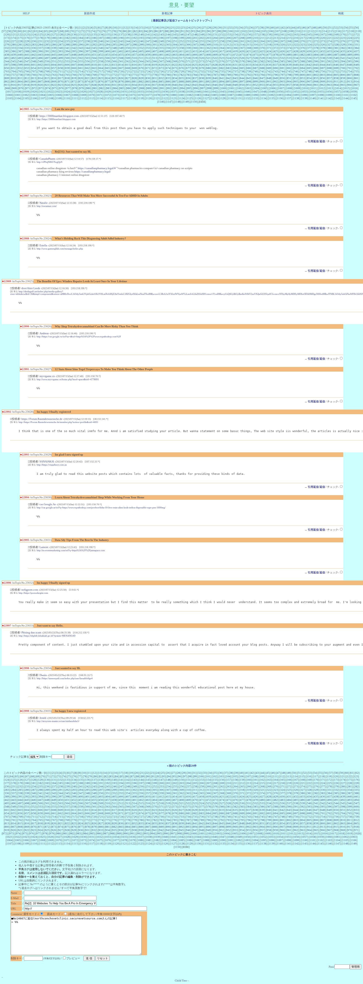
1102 (353, 95)
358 (181, 48)
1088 (239, 95)
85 (151, 31)
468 (208, 54)
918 (27, 84)
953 (262, 84)
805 (336, 74)
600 (27, 64)
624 (188, 64)
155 (242, 34)
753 (343, 71)
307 (195, 44)
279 (7, 44)
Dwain (43, 675)
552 (60, 61)
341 (67, 48)
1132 (247, 98)
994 (182, 88)
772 (114, 74)
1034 (149, 91)
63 (35, 31)
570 (181, 61)
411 (181, 51)
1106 (34, 98)
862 (7, 81)
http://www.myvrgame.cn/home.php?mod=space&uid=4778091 (68, 379)
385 (7, 51)
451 (94, 54)
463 (175, 54)
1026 (83, 91)
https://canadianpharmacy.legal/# (97, 168)
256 (208, 41)
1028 (100, 91)
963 (329, 84)
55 (351, 27)
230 (34, 41)
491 (7, 58)
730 (188, 71)
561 (121, 61)
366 (235, 48)
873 (81, 81)
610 (94, 64)
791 (242, 74)
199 (181, 37)
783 (188, 74)
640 (296, 64)
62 (30, 31)
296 (121, 44)
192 (134, 37)
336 (34, 48)
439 (13, 54)
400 (107, 51)
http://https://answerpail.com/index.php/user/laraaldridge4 (65, 678)
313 (235, 44)
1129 (222, 98)
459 (148, 54)
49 (319, 27)
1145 (353, 98)
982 (102, 88)
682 (222, 68)
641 (302, 64)
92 (187, 31)
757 (13, 74)
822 (94, 78)
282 (27, 44)
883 (148, 81)
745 (289, 71)
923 (60, 84)
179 (47, 37)
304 (175, 44)
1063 (34, 95)
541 (343, 58)
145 (175, 34)
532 (282, 58)
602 (40, 64)
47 (309, 27)
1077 (149, 95)
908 (316, 81)
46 (303, 27)
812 (27, 78)
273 (323, 41)
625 (195, 64)
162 (289, 34)
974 (48, 88)
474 (249, 54)
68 (61, 31)
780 (168, 74)
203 (208, 37)
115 (331, 31)
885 (161, 81)
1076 (140, 95)
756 (7, 74)
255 (202, 41)
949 (235, 84)
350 (128, 48)
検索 (341, 13)
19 (162, 27)
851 (289, 78)
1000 (223, 88)
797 (282, 74)
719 (114, 71)
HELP (26, 13)
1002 (240, 88)
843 (235, 78)
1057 (337, 91)
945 (208, 84)
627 (208, 64)
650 (7, 68)
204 (215, 37)
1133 (255, 98)
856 (323, 78)
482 (302, 54)
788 (222, 74)
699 (336, 68)
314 (242, 44)
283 (34, 44)
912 (343, 81)
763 (54, 74)
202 (202, 37)
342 (74, 48)
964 (336, 84)
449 (81, 54)
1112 (83, 98)
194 (148, 37)
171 (349, 34)
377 (309, 48)
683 (228, 68)
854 (309, 78)
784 (195, 74)
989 (149, 88)
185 (87, 37)
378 (316, 48)
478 (276, 54)
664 (101, 68)
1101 (345, 95)
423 (262, 51)
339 (54, 48)
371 (269, 48)
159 (269, 34)
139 (134, 34)
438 (7, 54)
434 (336, 51)
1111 (75, 98)
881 (134, 81)
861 (356, 78)
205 (222, 37)
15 (141, 27)
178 (40, 37)
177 (34, 37)
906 (302, 81)
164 (302, 34)
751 (329, 71)
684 (235, 68)
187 (101, 37)
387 (20, 51)
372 (276, 48)
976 (61, 88)
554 (74, 61)
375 (296, 48)
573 (202, 61)
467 (202, 54)
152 (222, 34)
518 (188, 58)
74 (93, 31)
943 (195, 84)
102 (244, 31)
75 (98, 31)
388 (27, 51)
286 (54, 44)
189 (114, 37)
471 (228, 54)
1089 (247, 95)
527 (249, 58)
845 (249, 78)
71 (77, 31)
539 (329, 58)
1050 (280, 91)
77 (109, 31)
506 (107, 58)
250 (168, 41)
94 (198, 31)
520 (202, 58)
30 (219, 27)
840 (215, 78)
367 (242, 48)
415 (208, 51)
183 (74, 37)
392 (54, 51)
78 (114, 31)
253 (188, 41)
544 (7, 61)
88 (166, 31)
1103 (9, 98)
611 (101, 64)
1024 (67, 91)
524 (228, 58)
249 (161, 41)
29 (214, 27)
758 (20, 74)
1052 (296, 91)
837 (195, 78)
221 (329, 37)
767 (81, 74)
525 (235, 58)
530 (269, 58)
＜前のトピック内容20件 (181, 765)
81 (130, 31)
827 (128, 78)
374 (289, 48)
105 (264, 31)
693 (296, 68)
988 (142, 88)
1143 (337, 98)
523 (222, 58)
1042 (214, 91)
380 (329, 48)
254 (195, 41)
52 (335, 27)
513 (155, 58)
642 (309, 64)
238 (87, 41)
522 (215, 58)
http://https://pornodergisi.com (33, 593)
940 (175, 84)
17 (151, 27)
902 (276, 81)
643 (316, 64)
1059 (353, 91)
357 (175, 48)
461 (161, 54)
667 (121, 68)
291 (87, 44)
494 (27, 58)
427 (289, 51)
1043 (222, 91)
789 (228, 74)
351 (134, 48)
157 (255, 34)
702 (356, 68)
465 (188, 54)
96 (208, 31)
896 (235, 81)
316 (255, 44)
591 (323, 61)
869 (54, 81)
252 (181, 41)
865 (27, 81)
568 (168, 61)
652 (20, 68)
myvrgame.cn (47, 376)
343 (81, 48)
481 (296, 54)
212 (269, 37)
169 (336, 34)
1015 (346, 88)
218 (309, 37)
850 (282, 78)
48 (314, 27)
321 (289, 44)
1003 (248, 88)
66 (51, 31)
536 (309, 58)
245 (134, 41)
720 (121, 71)
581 (255, 61)
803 (323, 74)
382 (343, 48)
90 (177, 31)
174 (13, 37)
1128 (214, 98)
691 (282, 68)
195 (155, 37)
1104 (18, 98)
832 (161, 78)
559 (107, 61)
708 (40, 71)
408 (161, 51)
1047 (255, 91)
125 (40, 34)
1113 (91, 98)
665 (107, 68)
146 (181, 34)
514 (161, 58)
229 (27, 41)
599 (20, 64)
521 (208, 58)
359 (188, 48)
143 (161, 34)
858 (336, 78)
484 (316, 54)
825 (114, 78)
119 (358, 31)
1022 (50, 91)
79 (119, 31)
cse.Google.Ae (47, 504)
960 (309, 84)
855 (316, 78)
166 (316, 34)
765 (67, 74)
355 (161, 48)
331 (356, 44)
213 (276, 37)
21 (172, 27)
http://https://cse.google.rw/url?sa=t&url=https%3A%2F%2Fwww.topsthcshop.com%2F (79, 336)
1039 (190, 91)
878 (114, 81)
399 (101, 51)
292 (94, 44)
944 (202, 84)
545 (13, 61)
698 (329, 68)
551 (54, 61)
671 (148, 68)
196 (161, 37)
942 (188, 84)
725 (155, 71)
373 (282, 48)
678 (195, 68)
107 (277, 31)
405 (141, 51)
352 (141, 48)
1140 (313, 98)
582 (262, 61)
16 (146, 27)
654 (34, 68)
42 (282, 27)
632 (242, 64)
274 (329, 41)
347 (107, 48)
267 (282, 41)
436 (349, 51)
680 (208, 68)
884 (155, 81)
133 (94, 34)
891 (202, 81)
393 (60, 51)
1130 (231, 98)
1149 (186, 101)
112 (311, 31)
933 (128, 84)
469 (215, 54)
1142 (329, 98)
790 (235, 74)
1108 (50, 98)
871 (67, 81)
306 (188, 44)
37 (256, 27)
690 (276, 68)
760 (34, 74)
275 (336, 41)
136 (114, 34)
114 (324, 31)
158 (262, 34)
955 (276, 84)
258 (222, 41)
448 (74, 54)
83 (140, 31)
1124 (181, 98)
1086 (222, 95)
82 (135, 31)
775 (134, 74)
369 (255, 48)
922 (54, 84)
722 (134, 71)
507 (114, 58)
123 (27, 34)
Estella (43, 245)
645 (329, 64)
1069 (83, 95)
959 (302, 84)
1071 (100, 95)
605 (60, 64)
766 (74, 74)
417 (222, 51)
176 (27, 37)
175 (20, 37)
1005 (264, 88)
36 (251, 27)
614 (121, 64)
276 (343, 41)
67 (56, 31)
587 (296, 61)
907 (309, 81)
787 (215, 74)
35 (246, 27)
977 (68, 88)
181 (60, 37)
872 (74, 81)
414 (202, 51)
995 (189, 88)
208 (242, 37)
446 (60, 54)
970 (21, 88)
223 (343, 37)
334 (20, 48)
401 (114, 51)
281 (20, 44)
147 (188, 34)
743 (276, 71)
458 (141, 54)
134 (101, 34)
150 (208, 34)
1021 (42, 91)
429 (302, 51)
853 (302, 78)
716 (94, 71)
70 (72, 31)
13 (130, 27)
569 (175, 61)
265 (269, 41)
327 (329, 44)
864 (20, 81)
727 (168, 71)
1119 (140, 98)
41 (277, 27)
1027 (91, 91)
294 (107, 44)
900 (262, 81)
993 (176, 88)
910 (329, 81)
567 (161, 61)
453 (107, 54)
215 (289, 37)
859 (343, 78)
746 (296, 71)
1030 (116, 91)
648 (349, 64)
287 (60, 44)
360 (195, 48)
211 (262, 37)
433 (329, 51)
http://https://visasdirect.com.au (52, 464)
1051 (288, 91)
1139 (304, 98)
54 (346, 27)
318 (269, 44)
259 (228, 41)
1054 (313, 91)
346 (101, 48)
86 (156, 31)
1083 (198, 95)
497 (47, 58)
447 (67, 54)
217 (302, 37)
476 (262, 54)
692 (289, 68)
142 (155, 34)
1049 (272, 91)
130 (74, 34)
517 (181, 58)
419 (235, 51)
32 (230, 27)
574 (208, 61)
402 (121, 51)
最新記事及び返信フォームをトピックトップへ (181, 20)
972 (34, 88)
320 (282, 44)
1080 (173, 95)
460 (155, 54)
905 (296, 81)
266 (276, 41)
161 (282, 34)
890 (195, 81)
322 (296, 44)
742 (269, 71)
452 (101, 54)
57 (4, 31)
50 (325, 27)
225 (356, 37)
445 (54, 54)
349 (121, 48)
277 (349, 41)
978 (75, 88)
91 (182, 31)
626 (202, 64)
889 (188, 81)
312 (228, 44)
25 (193, 27)
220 (323, 37)
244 (128, 41)
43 (288, 27)
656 (47, 68)
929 (101, 84)
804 (329, 74)
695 (309, 68)
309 (208, 44)
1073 (116, 95)
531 (276, 58)
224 (349, 37)
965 (343, 84)
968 (7, 88)
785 (202, 74)
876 (101, 81)
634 (255, 64)
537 (316, 58)
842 (228, 78)
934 (134, 84)
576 (222, 61)
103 (251, 31)
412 (188, 51)
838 (202, 78)
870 (60, 81)
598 (13, 64)
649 (356, 64)
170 (343, 34)
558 (101, 61)
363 (215, 48)
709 (47, 71)
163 (296, 34)
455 (121, 54)
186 (94, 37)
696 (316, 68)
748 (309, 71)
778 (155, 74)
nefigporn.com (29, 589)
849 (276, 78)
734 (215, 71)
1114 (100, 98)
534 (296, 58)
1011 (314, 88)
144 (168, 34)
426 (282, 51)
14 (135, 27)
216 (296, 37)
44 (293, 27)
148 (195, 34)
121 (13, 34)
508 (121, 58)
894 (222, 81)
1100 (337, 95)
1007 (281, 88)
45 (298, 27)
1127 (206, 98)
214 (282, 37)
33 (235, 27)
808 (356, 74)
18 (156, 27)
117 (345, 31)
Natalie (43, 202)
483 (309, 54)
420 (242, 51)
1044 (231, 91)
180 (54, 37)
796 (276, 74)
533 (289, 58)
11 (120, 27)
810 (13, 78)
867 (40, 81)
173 (7, 37)
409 (168, 51)
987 (135, 88)
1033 (140, 91)
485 (323, 54)
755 (356, 71)
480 (289, 54)
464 (181, 54)
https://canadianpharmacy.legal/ (92, 171)
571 (188, 61)
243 (121, 41)
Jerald (42, 717)
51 (330, 27)
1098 (321, 95)
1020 (34, 91)
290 (81, 44)
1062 (26, 95)
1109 (59, 98)
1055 (321, 91)
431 (316, 51)
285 (47, 44)
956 (282, 84)
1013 (330, 88)
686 (249, 68)
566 (155, 61)
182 (67, 37)
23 (183, 27)
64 (40, 31)
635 (262, 64)
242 (114, 41)
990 (155, 88)
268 (289, 41)
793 (255, 74)
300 (148, 44)
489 (349, 54)
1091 (263, 95)
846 (255, 78)
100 (230, 31)
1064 (42, 95)
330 (349, 44)
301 (155, 44)
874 (87, 81)
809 (7, 78)
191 (128, 37)
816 (54, 78)
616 (134, 64)
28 (209, 27)
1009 (297, 88)
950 (242, 84)
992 (169, 88)
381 (336, 48)
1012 (322, 88)
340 (60, 48)
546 (20, 61)
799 (296, 74)
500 (67, 58)
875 (94, 81)
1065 (50, 95)
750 (323, 71)
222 (336, 37)
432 (323, 51)
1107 (42, 98)
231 (40, 41)
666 (114, 68)
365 (228, 48)
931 (114, 84)
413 (195, 51)
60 (19, 31)
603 (47, 64)
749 (316, 71)
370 (262, 48)
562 (128, 61)
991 (162, 88)
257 (215, 41)
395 (74, 51)
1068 (75, 95)
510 (134, 58)
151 (215, 34)
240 (101, 41)
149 (202, 34)
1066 (59, 95)
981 (95, 88)
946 (215, 84)
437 (356, 51)
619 (155, 64)
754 (349, 71)
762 (47, 74)
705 (20, 71)
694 (302, 68)
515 (168, 58)
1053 (304, 91)
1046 (247, 91)
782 (181, 74)
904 (289, 81)
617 (141, 64)
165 (309, 34)
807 (349, 74)
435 (343, 51)
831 (155, 78)
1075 (132, 95)
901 (269, 81)
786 (208, 74)
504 (94, 58)
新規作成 (89, 13)
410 (175, 51)
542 (349, 58)
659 (67, 68)
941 (181, 84)
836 (188, 78)
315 (249, 44)
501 (74, 58)
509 (128, 58)
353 (148, 48)
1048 (263, 91)
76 (103, 31)
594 (343, 61)
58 (9, 31)
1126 (198, 98)
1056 (329, 91)
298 (134, 44)
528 (255, 58)
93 (193, 31)
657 (54, 68)
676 (181, 68)
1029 (108, 91)
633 (249, 64)
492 (13, 58)
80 (124, 31)
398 (94, 51)
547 (27, 61)
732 (202, 71)
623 (181, 64)
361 (202, 48)
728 (175, 71)
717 (101, 71)
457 (134, 54)
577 (228, 61)
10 (114, 27)
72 (82, 31)
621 (168, 64)
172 (356, 34)
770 (101, 74)
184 (81, 37)
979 (81, 88)
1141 (321, 98)
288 (67, 44)
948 (228, 84)
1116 (116, 98)
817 (60, 78)
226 (7, 41)
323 (302, 44)
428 (296, 51)
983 (108, 88)
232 (47, 41)
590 (316, 61)
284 (40, 44)
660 (74, 68)
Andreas (44, 333)
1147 (169, 101)
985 (122, 88)
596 (356, 61)
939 (168, 84)
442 (34, 54)
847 (262, 78)
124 (34, 34)
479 (282, 54)
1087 (231, 95)
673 (161, 68)
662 (87, 68)
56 (356, 27)
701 (349, 68)
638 (282, 64)
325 (316, 44)
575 (215, 61)
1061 (18, 95)
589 (309, 61)
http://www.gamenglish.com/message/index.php (60, 248)
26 (198, 27)
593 (336, 61)
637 (276, 64)
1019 (26, 91)
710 (54, 71)
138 (128, 34)
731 (195, 71)
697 (323, 68)
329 (343, 44)
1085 (214, 95)
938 (161, 84)
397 (87, 51)
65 (46, 31)
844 (242, 78)
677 (188, 68)
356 (168, 48)
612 (107, 64)
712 (67, 71)
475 (255, 54)
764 (60, 74)
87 (161, 31)
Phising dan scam (31, 632)
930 (107, 84)
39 (267, 27)
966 (349, 84)
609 (87, 64)
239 (94, 41)
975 (55, 88)
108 (284, 31)
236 (74, 41)
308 (202, 44)
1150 (194, 101)
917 (20, 84)
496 (40, 58)
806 (343, 74)
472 (235, 54)
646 (336, 64)
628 (215, 64)
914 (356, 81)
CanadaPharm (47, 158)
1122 (165, 98)
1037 (173, 91)
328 (336, 44)
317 (262, 44)
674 (168, 68)
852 (296, 78)
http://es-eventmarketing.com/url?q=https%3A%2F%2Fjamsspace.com (71, 550)
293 (101, 44)
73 (88, 31)
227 (13, 41)
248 (155, 41)
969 (14, 88)
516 (175, 58)
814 (40, 78)
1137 (288, 98)
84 (145, 31)
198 (175, 37)
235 (67, 41)
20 (167, 27)
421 (249, 51)
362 (208, 48)
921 (47, 84)
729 (181, 71)
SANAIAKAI (46, 461)
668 (128, 68)
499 (60, 58)
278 (356, 41)
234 (60, 41)
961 (316, 84)
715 (87, 71)
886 (168, 81)
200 (188, 37)
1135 (272, 98)
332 (7, 48)
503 (87, 58)
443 (40, 54)
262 (249, 41)
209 (249, 37)
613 (114, 64)
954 (269, 84)
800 (302, 74)
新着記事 (167, 13)
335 (27, 48)
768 (87, 74)
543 (356, 58)
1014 (338, 88)
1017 (9, 91)
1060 (9, 95)
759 (27, 74)
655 (40, 68)
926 (81, 84)
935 (141, 84)
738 (242, 71)
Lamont (43, 547)
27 (204, 27)
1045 (239, 91)
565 (148, 61)
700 (343, 68)
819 (74, 78)
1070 (91, 95)
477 (269, 54)
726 (161, 71)
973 (41, 88)
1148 (177, 101)
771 (107, 74)
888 (181, 81)
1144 (345, 98)
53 (340, 27)
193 (141, 37)
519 (195, 58)
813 (34, 78)
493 (20, 58)
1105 (26, 98)
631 (235, 64)
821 (87, 78)
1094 (288, 95)
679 (202, 68)
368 (249, 48)
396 (81, 51)
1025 (75, 91)
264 (262, 41)
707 (34, 71)
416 (215, 51)
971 (28, 88)
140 (141, 34)
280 (13, 44)
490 (356, 54)
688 (262, 68)
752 (336, 71)
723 (141, 71)
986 (128, 88)
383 (349, 48)
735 (222, 71)
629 (222, 64)
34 (240, 27)
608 (81, 64)
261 (242, 41)
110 (298, 31)
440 (20, 54)
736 (228, 71)
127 (54, 34)
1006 (273, 88)
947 (222, 84)
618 (148, 64)
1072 (108, 95)
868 (47, 81)
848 (269, 78)
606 (67, 64)
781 (175, 74)
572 (195, 61)
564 (141, 61)
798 (289, 74)
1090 (255, 95)
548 (34, 61)
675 (175, 68)
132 (87, 34)
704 (13, 71)
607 (74, 64)
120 (7, 34)
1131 (239, 98)
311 (222, 44)
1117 (124, 98)
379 (323, 48)
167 (323, 34)
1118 (132, 98)
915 (7, 84)
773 (121, 74)
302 (161, 44)
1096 (304, 95)
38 (261, 27)
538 (323, 58)
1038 (181, 91)
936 (148, 84)
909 (323, 81)
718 (107, 71)
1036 (165, 91)
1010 (305, 88)
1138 (296, 98)
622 (175, 64)
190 (121, 37)
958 (296, 84)
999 (216, 88)
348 (114, 48)
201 (195, 37)
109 (291, 31)
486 (329, 54)
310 (215, 44)
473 (242, 54)
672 (155, 68)
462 (168, 54)
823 (101, 78)
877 (107, 81)
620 (161, 64)
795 (269, 74)
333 (13, 48)
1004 (256, 88)
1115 (108, 98)
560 (114, 61)
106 (271, 31)
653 (27, 68)
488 (343, 54)
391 (47, 51)
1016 (355, 88)
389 (34, 51)
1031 (124, 91)
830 (148, 78)
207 (235, 37)
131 (81, 34)
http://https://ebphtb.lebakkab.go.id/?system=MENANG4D (47, 635)
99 (224, 31)
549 (40, 61)
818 (67, 78)
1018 (18, 91)
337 (40, 48)
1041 (206, 91)
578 (235, 61)
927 (87, 84)
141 (148, 34)
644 (323, 64)
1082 (190, 95)
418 (228, 51)
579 (242, 61)
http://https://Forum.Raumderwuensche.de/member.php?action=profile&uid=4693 (58, 422)
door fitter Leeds (30, 288)
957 (289, 84)
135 (107, 34)
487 (336, 54)
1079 (165, 95)
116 (338, 31)
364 (222, 48)
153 (228, 34)
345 (94, 48)
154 (235, 34)
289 (74, 44)
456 (128, 54)
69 (67, 31)
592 (329, 61)
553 (67, 61)
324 (309, 44)
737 (235, 71)
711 (60, 71)
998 (209, 88)
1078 (157, 95)
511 (141, 58)
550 (47, 61)
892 (208, 81)
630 (228, 64)
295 (114, 44)
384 (356, 48)
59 (14, 31)
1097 (313, 95)
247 (148, 41)
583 (269, 61)
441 (27, 54)
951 (249, 84)
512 (148, 58)
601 (34, 64)
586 (289, 61)
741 (262, 71)
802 (316, 74)
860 (349, 78)
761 (40, 74)
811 (20, 78)
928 (94, 84)
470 (222, 54)
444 (47, 54)
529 (262, 58)
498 (54, 58)
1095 (296, 95)
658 (60, 68)
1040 (198, 91)
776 (141, 74)
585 (282, 61)
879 (121, 81)
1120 (149, 98)
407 (155, 51)
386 (13, 51)
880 (128, 81)
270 (302, 41)
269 (296, 41)
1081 (181, 95)
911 (336, 81)
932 (121, 84)
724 (148, 71)
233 (54, 41)
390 (40, 51)
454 (114, 54)
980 (88, 88)
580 (249, 61)
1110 (67, 98)
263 (255, 41)
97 (214, 31)
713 (74, 71)
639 (289, 64)
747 (302, 71)
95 (203, 31)
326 (323, 44)
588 (302, 61)
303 (168, 44)
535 (302, 58)
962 (323, 84)
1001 (232, 88)
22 (177, 27)
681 (215, 68)
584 (276, 61)
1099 (329, 95)
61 (25, 31)
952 (255, 84)
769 (94, 74)
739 (249, 71)
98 (219, 31)
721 (128, 71)
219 (316, 37)
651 (13, 68)
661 (81, 68)
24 (188, 27)
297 (128, 44)
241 (107, 41)
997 (202, 88)
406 (148, 51)
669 (134, 68)
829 (141, 78)
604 (54, 64)
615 (128, 64)
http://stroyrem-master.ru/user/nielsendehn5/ (58, 721)
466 (195, 54)
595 (349, 61)
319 (276, 44)
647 (343, 64)
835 (181, 78)
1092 (272, 95)
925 (74, 84)
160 (276, 34)
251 (175, 41)
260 (235, 41)
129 (67, 34)
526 (242, 58)
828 (134, 78)
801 (309, 74)
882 (141, 81)
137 (121, 34)
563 (134, 61)
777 (148, 74)
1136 (280, 98)
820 (81, 78)
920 (40, 84)
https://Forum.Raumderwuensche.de (41, 418)
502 (81, 58)
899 (255, 81)
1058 (345, 91)
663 (94, 68)
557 (94, 61)
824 (107, 78)
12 (125, 27)
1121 (157, 98)
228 (20, 41)
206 (228, 37)
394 (67, 51)
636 (269, 64)
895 (228, 81)
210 (255, 37)
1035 (157, 91)
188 (107, 37)
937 (155, 84)
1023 (59, 91)
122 (20, 34)
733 (208, 71)
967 (356, 84)
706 (27, 71)
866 (34, 81)
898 (249, 81)
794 (262, 74)
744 (282, 71)
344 (87, 48)
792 (249, 74)
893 (215, 81)
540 (336, 58)
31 (225, 27)
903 (282, 81)
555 (81, 61)
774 (128, 74)
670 (141, 68)
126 (47, 34)
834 (175, 78)
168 (329, 34)
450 (87, 54)
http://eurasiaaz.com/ (47, 206)
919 (34, 84)
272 (316, 41)
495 (34, 58)
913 (349, 81)
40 (272, 27)
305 (181, 44)
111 (304, 31)
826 (121, 78)
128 (60, 34)
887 (175, 81)
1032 (132, 91)
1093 (280, 95)
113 (318, 31)
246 (141, 41)
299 (141, 44)
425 (276, 51)
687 (255, 68)
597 (7, 64)
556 (87, 61)
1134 (263, 98)
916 (13, 84)
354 (155, 48)
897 (242, 81)
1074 (124, 95)
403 (128, 51)
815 (47, 78)
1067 (67, 95)
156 (249, 34)
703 (7, 71)
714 (81, 71)
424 (269, 51)
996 (196, 88)
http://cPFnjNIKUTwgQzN (49, 162)
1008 (289, 88)
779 (161, 74)
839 (208, 78)
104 (257, 31)
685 (242, 68)
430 (309, 51)
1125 (190, 98)
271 (309, 41)
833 (168, 78)
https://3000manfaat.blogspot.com (59, 115)
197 (168, 37)
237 (81, 41)
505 (101, 58)
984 (115, 88)
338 (47, 48)
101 (237, 31)
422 (255, 51)
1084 (206, 95)
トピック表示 (263, 13)
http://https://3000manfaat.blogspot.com (56, 119)
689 (269, 68)
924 (67, 84)
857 (329, 78)
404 (134, 51)
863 (13, 81)
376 (302, 48)
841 (222, 78)
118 (351, 31)
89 (172, 31)
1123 (173, 98)
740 (255, 71)
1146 (161, 101)
